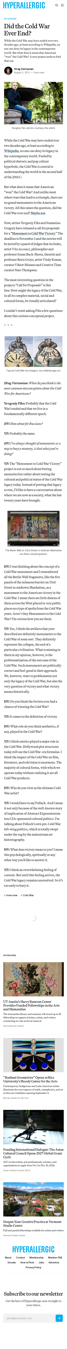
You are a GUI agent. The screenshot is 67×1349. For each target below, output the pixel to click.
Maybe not (38, 213)
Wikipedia (11, 151)
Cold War (28, 895)
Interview (10, 18)
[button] (36, 1257)
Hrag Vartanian (24, 69)
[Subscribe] (59, 1318)
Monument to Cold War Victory (33, 233)
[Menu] (62, 5)
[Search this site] (56, 5)
